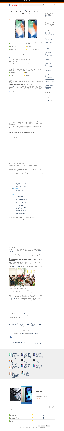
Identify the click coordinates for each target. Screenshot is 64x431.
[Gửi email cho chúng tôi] (54, 2)
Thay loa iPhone (48, 67)
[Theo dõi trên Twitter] (53, 2)
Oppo (33, 2)
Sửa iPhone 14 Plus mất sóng (21, 207)
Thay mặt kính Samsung (49, 84)
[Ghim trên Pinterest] (27, 330)
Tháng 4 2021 (47, 102)
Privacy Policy (42, 427)
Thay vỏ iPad (47, 88)
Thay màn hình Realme (49, 74)
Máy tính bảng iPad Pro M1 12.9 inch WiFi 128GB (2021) (50, 42)
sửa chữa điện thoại (16, 266)
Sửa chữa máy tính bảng (49, 51)
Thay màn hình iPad (48, 70)
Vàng (50, 88)
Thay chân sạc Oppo (48, 63)
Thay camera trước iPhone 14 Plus (21, 201)
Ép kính (24, 427)
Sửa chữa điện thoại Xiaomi (49, 56)
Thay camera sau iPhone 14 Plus (21, 199)
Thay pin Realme (52, 85)
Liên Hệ (45, 2)
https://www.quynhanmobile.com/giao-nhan (39, 417)
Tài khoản (42, 2)
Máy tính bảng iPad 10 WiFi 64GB (50, 35)
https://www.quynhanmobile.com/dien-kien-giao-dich (41, 415)
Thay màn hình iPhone (49, 71)
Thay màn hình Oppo (48, 73)
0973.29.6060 (20, 311)
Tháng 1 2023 (47, 100)
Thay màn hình (28, 427)
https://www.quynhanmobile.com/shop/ (39, 421)
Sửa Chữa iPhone (35, 333)
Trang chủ (21, 427)
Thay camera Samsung (49, 60)
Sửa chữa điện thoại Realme (49, 55)
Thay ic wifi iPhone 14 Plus (20, 211)
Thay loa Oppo (52, 67)
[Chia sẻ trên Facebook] (23, 330)
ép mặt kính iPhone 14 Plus (15, 135)
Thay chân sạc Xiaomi (48, 66)
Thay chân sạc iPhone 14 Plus (21, 198)
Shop (39, 427)
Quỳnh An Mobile (13, 298)
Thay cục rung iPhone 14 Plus (21, 210)
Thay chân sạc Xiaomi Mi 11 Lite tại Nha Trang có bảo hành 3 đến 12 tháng (36, 324)
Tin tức (26, 10)
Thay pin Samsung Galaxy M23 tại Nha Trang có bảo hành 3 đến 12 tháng (25, 324)
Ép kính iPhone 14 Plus (13, 86)
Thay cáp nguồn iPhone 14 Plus (21, 213)
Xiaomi (39, 2)
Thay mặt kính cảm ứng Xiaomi (50, 81)
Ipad (28, 2)
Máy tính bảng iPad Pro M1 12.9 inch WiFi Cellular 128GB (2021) (50, 44)
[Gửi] (43, 5)
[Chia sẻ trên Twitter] (24, 330)
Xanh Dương (47, 89)
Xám (50, 89)
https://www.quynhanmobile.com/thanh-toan (39, 418)
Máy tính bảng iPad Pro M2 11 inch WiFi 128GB (49, 46)
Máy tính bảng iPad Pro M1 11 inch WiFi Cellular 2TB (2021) (49, 40)
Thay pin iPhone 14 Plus (20, 190)
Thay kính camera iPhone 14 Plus (21, 202)
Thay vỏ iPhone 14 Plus (20, 192)
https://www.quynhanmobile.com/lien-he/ (39, 414)
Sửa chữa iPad (47, 48)
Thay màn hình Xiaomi (49, 77)
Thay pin (31, 427)
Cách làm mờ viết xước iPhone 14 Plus (22, 196)
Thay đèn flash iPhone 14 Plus (21, 204)
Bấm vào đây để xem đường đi (21, 313)
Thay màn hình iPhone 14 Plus (21, 183)
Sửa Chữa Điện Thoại (30, 333)
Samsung (36, 2)
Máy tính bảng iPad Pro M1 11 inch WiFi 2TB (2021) (49, 37)
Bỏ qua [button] (43, 0)
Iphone (30, 2)
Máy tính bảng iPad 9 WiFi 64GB (50, 34)
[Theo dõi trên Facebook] (49, 407)
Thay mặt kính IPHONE (49, 82)
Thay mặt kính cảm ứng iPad (49, 78)
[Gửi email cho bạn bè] (26, 330)
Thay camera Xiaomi (48, 62)
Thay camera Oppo (48, 59)
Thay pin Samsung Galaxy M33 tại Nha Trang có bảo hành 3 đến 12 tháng (14, 324)
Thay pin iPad (47, 85)
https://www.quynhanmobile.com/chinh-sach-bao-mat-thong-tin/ (42, 420)
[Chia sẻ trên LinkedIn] (29, 330)
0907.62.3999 (15, 311)
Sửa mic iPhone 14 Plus (20, 205)
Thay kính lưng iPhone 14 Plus (21, 186)
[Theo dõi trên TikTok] (51, 407)
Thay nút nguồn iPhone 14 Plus (21, 208)
